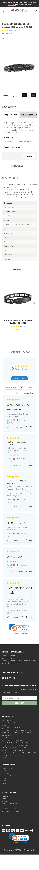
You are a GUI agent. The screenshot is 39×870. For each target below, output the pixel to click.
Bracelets (7, 768)
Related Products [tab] (19, 269)
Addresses (7, 801)
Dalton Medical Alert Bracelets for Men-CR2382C (18, 321)
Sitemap (5, 758)
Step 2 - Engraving (28, 115)
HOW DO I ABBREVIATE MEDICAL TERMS (19, 753)
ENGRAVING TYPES (10, 720)
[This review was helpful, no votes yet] (26, 427)
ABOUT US (6, 738)
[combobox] (26, 393)
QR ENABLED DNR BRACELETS (15, 728)
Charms (5, 781)
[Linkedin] (14, 177)
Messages (6, 799)
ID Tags (5, 778)
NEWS (4, 725)
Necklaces (7, 771)
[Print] (6, 177)
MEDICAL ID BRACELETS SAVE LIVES (17, 748)
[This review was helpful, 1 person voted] (26, 465)
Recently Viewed (10, 809)
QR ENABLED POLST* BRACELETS (16, 730)
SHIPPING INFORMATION (12, 740)
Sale (4, 786)
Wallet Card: (9, 137)
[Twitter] (10, 177)
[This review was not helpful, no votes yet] (30, 427)
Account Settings (10, 811)
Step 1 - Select (10, 115)
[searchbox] (11, 387)
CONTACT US (7, 755)
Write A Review (19, 378)
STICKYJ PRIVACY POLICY (12, 750)
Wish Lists (6, 806)
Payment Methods (10, 804)
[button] (19, 18)
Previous (2, 304)
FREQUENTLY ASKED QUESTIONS (16, 743)
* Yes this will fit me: (12, 147)
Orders (5, 796)
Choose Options (19, 298)
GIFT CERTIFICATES (10, 723)
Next (29, 156)
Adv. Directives (9, 776)
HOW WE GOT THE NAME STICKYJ (16, 745)
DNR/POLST (7, 773)
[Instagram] (6, 678)
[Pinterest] (17, 177)
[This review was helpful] (26, 506)
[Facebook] (3, 678)
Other (5, 783)
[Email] (3, 177)
